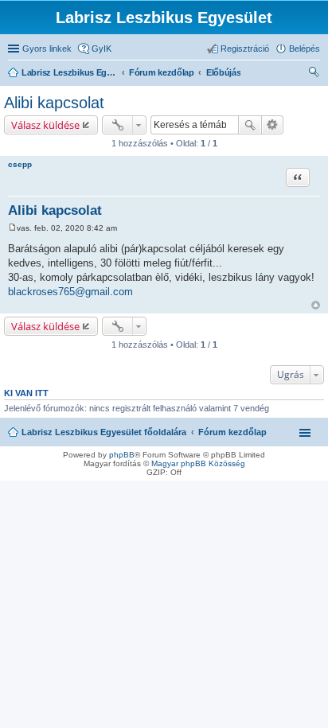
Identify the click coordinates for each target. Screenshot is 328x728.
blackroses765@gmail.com (70, 292)
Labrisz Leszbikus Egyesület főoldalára (103, 432)
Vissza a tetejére (315, 305)
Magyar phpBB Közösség (198, 463)
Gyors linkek (47, 48)
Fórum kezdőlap (232, 432)
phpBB (122, 454)
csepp (20, 164)
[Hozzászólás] (12, 228)
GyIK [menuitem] (101, 48)
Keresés (250, 124)
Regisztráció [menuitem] (245, 48)
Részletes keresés (272, 124)
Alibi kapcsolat (54, 102)
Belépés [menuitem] (304, 48)
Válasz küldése (45, 125)
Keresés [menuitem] (313, 74)
